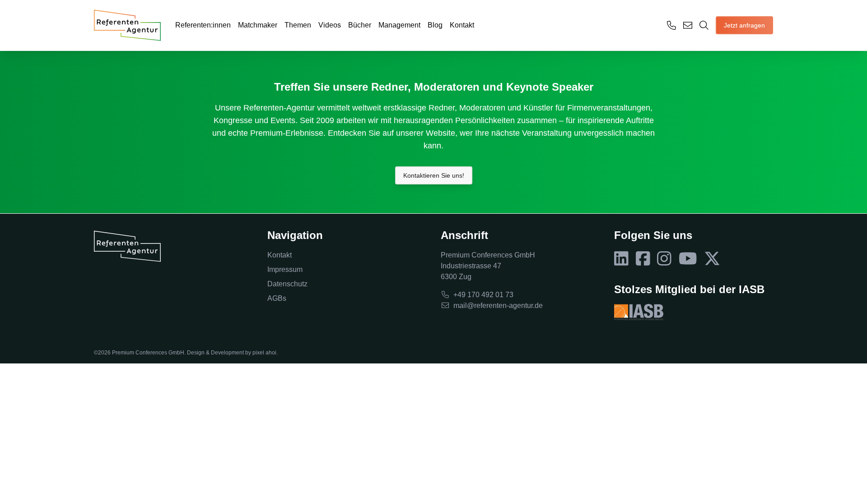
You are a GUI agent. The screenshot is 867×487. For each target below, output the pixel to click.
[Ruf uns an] (671, 25)
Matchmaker (257, 25)
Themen (297, 25)
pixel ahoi (264, 352)
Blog (435, 25)
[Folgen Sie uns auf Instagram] (664, 259)
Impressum (285, 269)
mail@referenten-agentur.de (498, 305)
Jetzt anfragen (744, 25)
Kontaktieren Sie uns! (433, 175)
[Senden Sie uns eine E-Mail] (687, 25)
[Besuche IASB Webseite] (638, 312)
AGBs (276, 298)
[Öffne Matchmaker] (704, 25)
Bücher (359, 25)
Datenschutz (287, 284)
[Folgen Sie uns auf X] (712, 259)
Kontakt (462, 25)
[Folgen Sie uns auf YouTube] (688, 259)
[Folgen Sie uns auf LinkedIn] (621, 259)
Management (399, 25)
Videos (329, 25)
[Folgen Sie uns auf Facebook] (643, 259)
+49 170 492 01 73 (483, 295)
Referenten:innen (203, 25)
